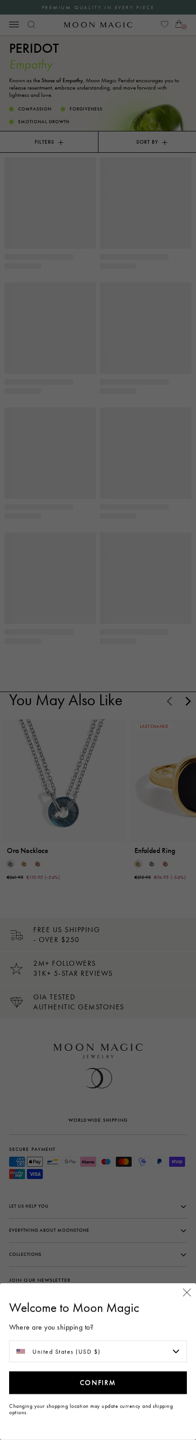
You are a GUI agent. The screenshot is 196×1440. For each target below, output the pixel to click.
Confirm (98, 1382)
